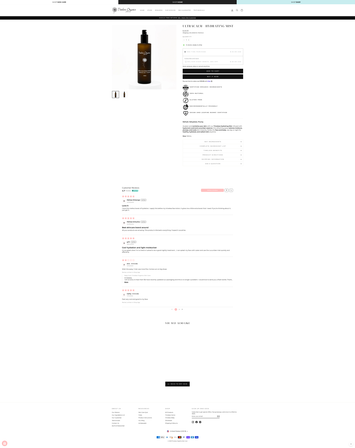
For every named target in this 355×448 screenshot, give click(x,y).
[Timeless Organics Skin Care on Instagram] (193, 422)
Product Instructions (145, 417)
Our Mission (170, 10)
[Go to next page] (182, 309)
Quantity (187, 36)
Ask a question (213, 163)
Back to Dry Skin (178, 384)
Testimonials (199, 10)
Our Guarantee (116, 417)
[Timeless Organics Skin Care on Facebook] (196, 422)
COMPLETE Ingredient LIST (213, 146)
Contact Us (115, 423)
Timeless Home (170, 415)
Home (142, 10)
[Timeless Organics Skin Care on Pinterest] (200, 422)
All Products (169, 412)
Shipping (186, 33)
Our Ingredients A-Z (118, 415)
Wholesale (168, 420)
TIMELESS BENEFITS (213, 150)
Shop (59, 2)
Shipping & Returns (171, 423)
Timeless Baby (170, 417)
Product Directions (213, 155)
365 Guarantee (184, 10)
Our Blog (141, 420)
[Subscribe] (218, 416)
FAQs (140, 415)
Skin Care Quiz (143, 412)
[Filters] (227, 190)
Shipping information (213, 159)
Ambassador (142, 423)
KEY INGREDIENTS (213, 141)
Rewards (159, 10)
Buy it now (213, 76)
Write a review (212, 190)
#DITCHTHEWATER (118, 426)
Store (149, 10)
